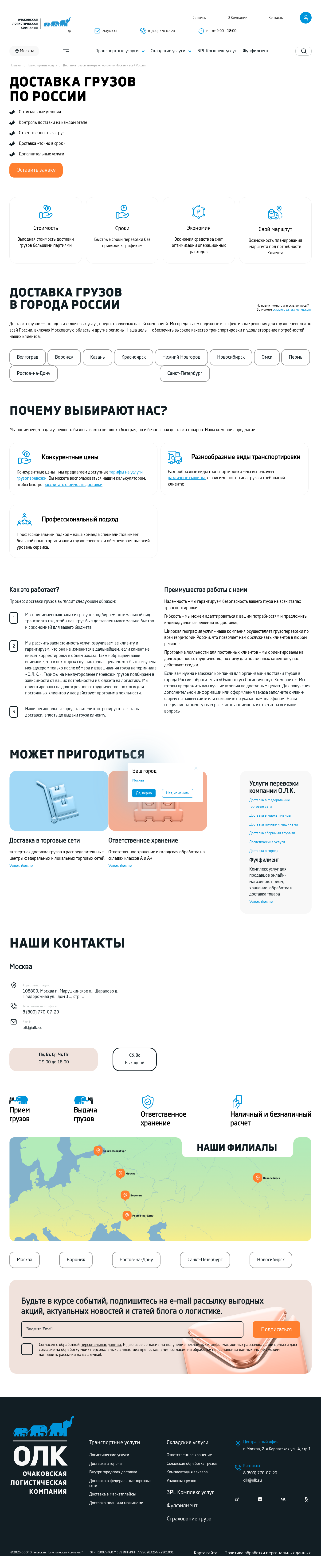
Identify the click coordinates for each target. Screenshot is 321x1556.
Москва (24, 1259)
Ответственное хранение (189, 1455)
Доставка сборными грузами (272, 833)
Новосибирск (231, 357)
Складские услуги (187, 1442)
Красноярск (133, 357)
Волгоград (27, 357)
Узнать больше (21, 866)
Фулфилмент (182, 1505)
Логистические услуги (267, 842)
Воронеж (64, 357)
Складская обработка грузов (192, 1464)
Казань (97, 357)
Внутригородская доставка (113, 1472)
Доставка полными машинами (273, 824)
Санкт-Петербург (184, 373)
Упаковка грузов (181, 1481)
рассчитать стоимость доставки (72, 485)
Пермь (295, 357)
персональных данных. (101, 1345)
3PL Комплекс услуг (190, 1492)
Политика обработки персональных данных (267, 1553)
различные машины (187, 478)
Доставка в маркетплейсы (270, 815)
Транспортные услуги (114, 1442)
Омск (267, 357)
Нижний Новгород (181, 357)
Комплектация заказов (187, 1472)
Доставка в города (263, 851)
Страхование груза (189, 1519)
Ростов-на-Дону (33, 373)
